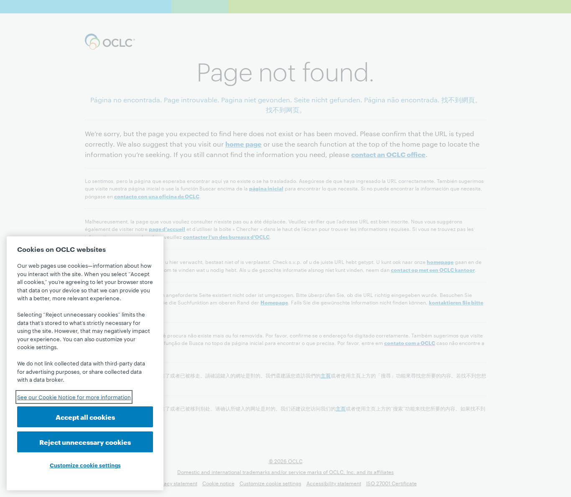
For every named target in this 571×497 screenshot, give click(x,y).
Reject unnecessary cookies (85, 441)
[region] (85, 363)
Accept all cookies (85, 416)
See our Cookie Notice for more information (74, 397)
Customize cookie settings (85, 465)
